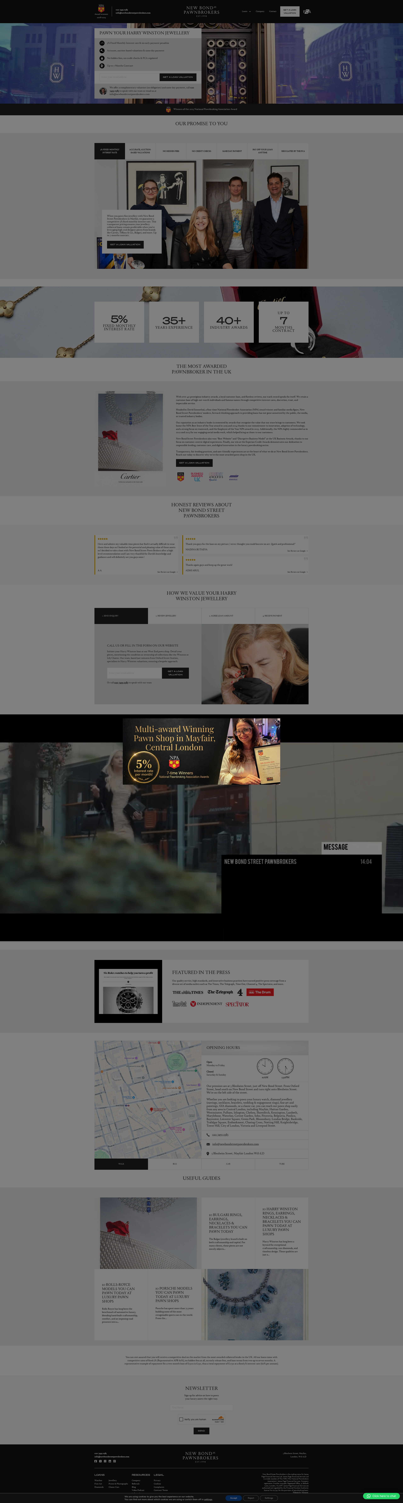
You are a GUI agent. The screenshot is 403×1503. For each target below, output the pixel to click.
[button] (381, 1496)
